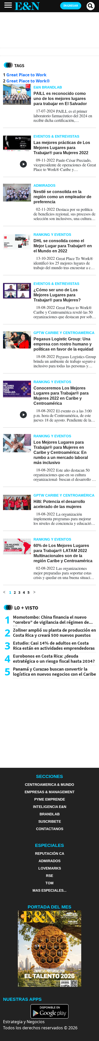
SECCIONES (49, 776)
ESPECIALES (49, 845)
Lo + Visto (26, 607)
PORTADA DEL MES (49, 907)
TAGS (19, 65)
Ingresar (70, 5)
